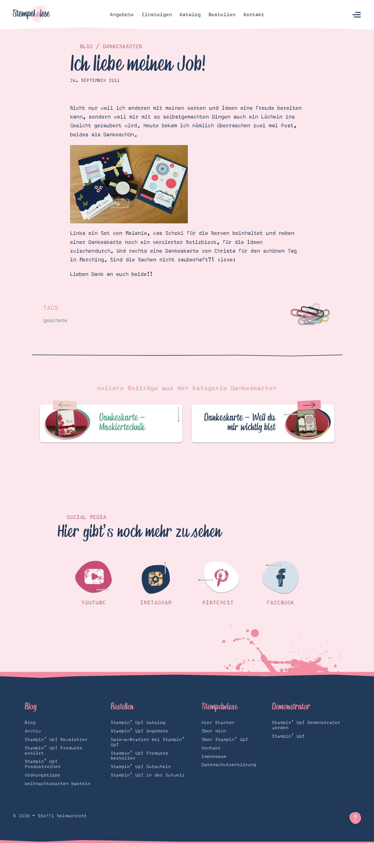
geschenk (55, 321)
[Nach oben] (355, 818)
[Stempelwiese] (31, 14)
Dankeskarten (122, 47)
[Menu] (357, 15)
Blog (86, 47)
